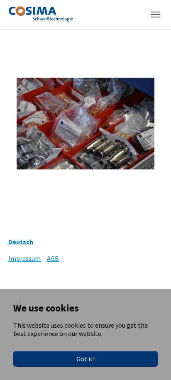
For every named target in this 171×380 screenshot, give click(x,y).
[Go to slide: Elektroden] (108, 195)
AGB (53, 258)
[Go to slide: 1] (48, 195)
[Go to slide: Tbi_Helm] (93, 195)
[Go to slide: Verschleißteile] (63, 195)
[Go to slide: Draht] (123, 195)
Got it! (85, 359)
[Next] (154, 124)
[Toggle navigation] (156, 14)
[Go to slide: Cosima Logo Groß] (78, 195)
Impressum (24, 258)
